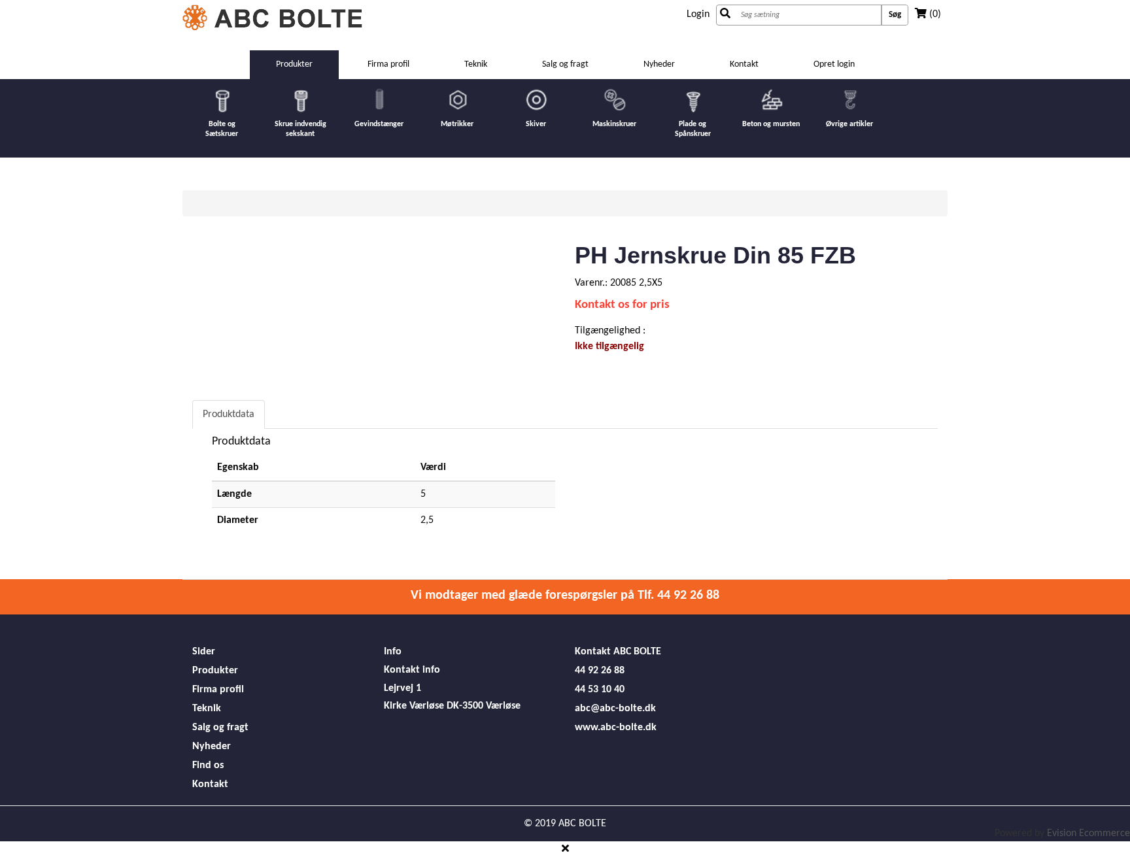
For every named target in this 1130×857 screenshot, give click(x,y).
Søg (895, 14)
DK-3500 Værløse (484, 706)
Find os (208, 765)
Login (698, 14)
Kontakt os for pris (622, 305)
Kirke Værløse (414, 706)
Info (393, 652)
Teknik (475, 64)
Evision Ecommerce (1088, 833)
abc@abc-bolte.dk (615, 708)
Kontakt (744, 64)
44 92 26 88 (600, 670)
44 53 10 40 (600, 689)
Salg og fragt (565, 64)
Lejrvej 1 (402, 688)
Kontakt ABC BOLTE (618, 652)
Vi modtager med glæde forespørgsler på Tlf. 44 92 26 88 (565, 595)
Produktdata (228, 414)
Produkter (215, 670)
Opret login (834, 64)
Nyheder (659, 64)
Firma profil (388, 64)
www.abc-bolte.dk (616, 727)
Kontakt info (412, 670)
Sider (203, 652)
